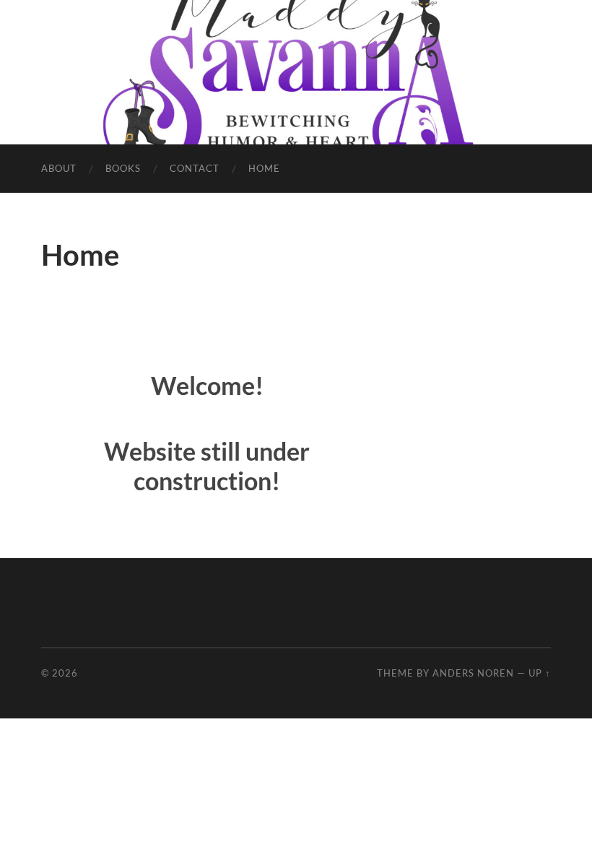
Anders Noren (473, 673)
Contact (194, 168)
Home (264, 168)
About (59, 168)
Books (123, 168)
